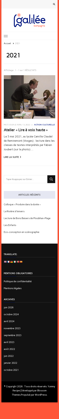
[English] (5, 262)
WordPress (41, 394)
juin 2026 (9, 307)
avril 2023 (9, 342)
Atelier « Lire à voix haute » (26, 130)
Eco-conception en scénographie (21, 232)
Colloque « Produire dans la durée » (22, 204)
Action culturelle (44, 125)
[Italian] (14, 262)
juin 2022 (9, 356)
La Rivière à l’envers (14, 211)
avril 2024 (9, 321)
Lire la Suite (11, 157)
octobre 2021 (11, 370)
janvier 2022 (10, 363)
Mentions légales (13, 288)
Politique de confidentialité (18, 281)
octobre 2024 (11, 314)
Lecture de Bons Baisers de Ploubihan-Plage (27, 218)
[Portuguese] (17, 262)
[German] (11, 262)
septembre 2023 (12, 335)
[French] (8, 262)
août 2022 (9, 349)
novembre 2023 (12, 328)
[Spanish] (21, 262)
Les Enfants (10, 225)
